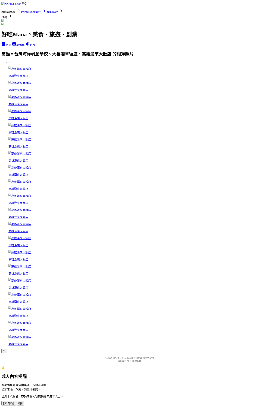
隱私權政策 (123, 361)
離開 (20, 403)
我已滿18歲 (8, 403)
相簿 (9, 45)
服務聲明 (136, 361)
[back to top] (4, 351)
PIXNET (117, 357)
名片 (32, 45)
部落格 (20, 45)
